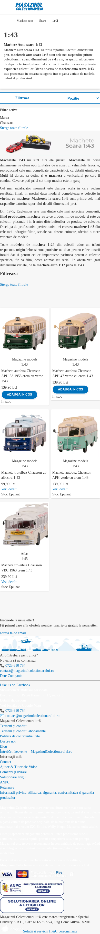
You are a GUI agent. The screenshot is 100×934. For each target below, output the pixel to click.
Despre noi (8, 741)
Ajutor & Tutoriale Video (18, 767)
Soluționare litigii (13, 777)
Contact (5, 762)
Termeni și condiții (13, 726)
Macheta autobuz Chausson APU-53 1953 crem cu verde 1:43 (22, 376)
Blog (3, 746)
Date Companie (11, 676)
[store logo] (29, 6)
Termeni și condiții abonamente (23, 731)
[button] (46, 311)
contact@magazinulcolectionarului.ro (27, 671)
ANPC (4, 782)
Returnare (7, 787)
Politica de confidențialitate (20, 736)
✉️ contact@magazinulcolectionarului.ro (29, 716)
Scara (42, 21)
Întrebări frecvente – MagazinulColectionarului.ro (36, 751)
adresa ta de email (13, 633)
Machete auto (25, 21)
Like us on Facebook (15, 685)
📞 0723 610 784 (12, 665)
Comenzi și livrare (13, 772)
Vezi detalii (9, 489)
